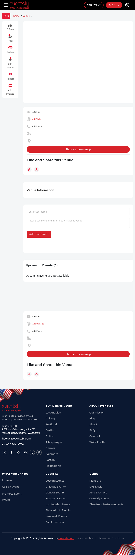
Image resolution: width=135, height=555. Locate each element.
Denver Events (55, 492)
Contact (94, 436)
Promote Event (12, 494)
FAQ (92, 430)
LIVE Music (95, 487)
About (93, 424)
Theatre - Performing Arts (106, 504)
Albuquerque (54, 442)
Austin (50, 430)
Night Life (95, 481)
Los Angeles (53, 412)
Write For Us (97, 442)
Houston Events (56, 498)
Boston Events (55, 481)
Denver (50, 448)
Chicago (51, 418)
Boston (50, 460)
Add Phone (37, 126)
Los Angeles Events (58, 504)
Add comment (39, 234)
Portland (51, 424)
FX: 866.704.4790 (13, 444)
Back (6, 15)
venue (26, 15)
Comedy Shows (99, 498)
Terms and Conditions (111, 538)
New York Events (56, 516)
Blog (92, 418)
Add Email (36, 111)
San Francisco (55, 522)
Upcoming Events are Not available (47, 275)
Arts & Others (98, 492)
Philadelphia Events (58, 510)
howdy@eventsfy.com (16, 438)
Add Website (38, 119)
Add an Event (10, 486)
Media (6, 500)
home (16, 15)
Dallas (50, 436)
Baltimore (52, 454)
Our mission (96, 412)
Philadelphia (53, 466)
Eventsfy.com (66, 538)
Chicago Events (56, 487)
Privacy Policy (85, 538)
